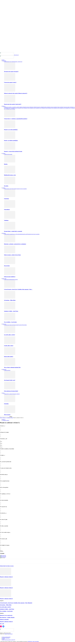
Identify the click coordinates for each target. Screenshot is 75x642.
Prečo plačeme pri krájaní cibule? (11, 391)
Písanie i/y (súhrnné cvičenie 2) (6, 587)
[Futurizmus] (9, 196)
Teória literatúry (14, 188)
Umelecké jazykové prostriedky (22, 188)
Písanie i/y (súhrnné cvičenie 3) (6, 598)
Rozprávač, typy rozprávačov (6, 615)
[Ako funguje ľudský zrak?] (9, 378)
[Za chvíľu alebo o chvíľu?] (9, 332)
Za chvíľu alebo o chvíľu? (9, 334)
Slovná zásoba (16, 324)
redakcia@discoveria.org (8, 633)
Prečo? (9, 370)
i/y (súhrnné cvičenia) (22, 107)
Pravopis (25, 234)
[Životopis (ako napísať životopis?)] (9, 69)
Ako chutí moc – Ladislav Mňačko (7, 617)
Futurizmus (6, 198)
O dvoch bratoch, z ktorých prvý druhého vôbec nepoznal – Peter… (18, 289)
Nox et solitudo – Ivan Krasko (10, 322)
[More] (13, 561)
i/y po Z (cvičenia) (12, 108)
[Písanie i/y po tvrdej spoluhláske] (9, 127)
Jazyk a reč (15, 234)
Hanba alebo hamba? (8, 356)
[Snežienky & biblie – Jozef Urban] (9, 309)
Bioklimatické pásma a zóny (10, 175)
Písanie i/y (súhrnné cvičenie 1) (6, 576)
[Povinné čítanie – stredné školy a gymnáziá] (9, 229)
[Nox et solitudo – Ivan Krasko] (9, 320)
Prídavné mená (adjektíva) (9, 276)
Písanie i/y (3, 106)
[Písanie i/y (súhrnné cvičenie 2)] (5, 585)
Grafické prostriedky (9, 234)
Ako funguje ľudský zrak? (9, 380)
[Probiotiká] (9, 401)
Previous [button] (1, 550)
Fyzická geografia (9, 154)
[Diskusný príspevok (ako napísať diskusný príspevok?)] (9, 91)
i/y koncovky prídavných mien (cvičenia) (56, 107)
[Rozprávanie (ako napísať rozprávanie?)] (9, 102)
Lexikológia (18, 234)
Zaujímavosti (4, 369)
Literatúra (3, 187)
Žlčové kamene (7, 414)
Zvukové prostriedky (36, 234)
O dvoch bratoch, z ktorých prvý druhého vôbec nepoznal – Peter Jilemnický (16, 602)
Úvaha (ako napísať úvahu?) (10, 82)
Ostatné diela (8, 279)
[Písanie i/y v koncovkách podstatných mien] (9, 149)
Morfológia (22, 234)
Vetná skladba (24, 324)
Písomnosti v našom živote (18, 61)
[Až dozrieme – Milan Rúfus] (9, 298)
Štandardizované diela (14, 279)
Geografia (3, 153)
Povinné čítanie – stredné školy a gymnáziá (13, 231)
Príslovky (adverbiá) (4, 619)
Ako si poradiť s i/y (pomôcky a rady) (12, 107)
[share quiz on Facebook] (3, 555)
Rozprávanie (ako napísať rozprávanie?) (12, 104)
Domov (3, 59)
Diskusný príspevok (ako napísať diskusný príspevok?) (15, 93)
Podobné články (3, 565)
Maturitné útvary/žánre (10, 61)
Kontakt (3, 638)
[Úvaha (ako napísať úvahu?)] (9, 80)
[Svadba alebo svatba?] (9, 343)
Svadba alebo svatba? (8, 345)
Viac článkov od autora (10, 565)
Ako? (7, 370)
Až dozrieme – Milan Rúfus (10, 300)
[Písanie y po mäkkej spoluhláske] (9, 138)
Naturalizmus (7, 209)
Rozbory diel (4, 278)
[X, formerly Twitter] (3, 556)
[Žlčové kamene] (9, 412)
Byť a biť (2, 623)
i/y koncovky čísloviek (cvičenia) (31, 107)
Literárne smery (8, 188)
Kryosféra (6, 185)
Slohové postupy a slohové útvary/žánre (12, 254)
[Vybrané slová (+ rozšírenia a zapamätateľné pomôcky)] (9, 116)
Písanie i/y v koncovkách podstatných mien (13, 151)
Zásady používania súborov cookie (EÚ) (8, 639)
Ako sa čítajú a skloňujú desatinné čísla (12, 367)
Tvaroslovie (20, 324)
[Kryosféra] (9, 183)
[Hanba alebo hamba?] (9, 354)
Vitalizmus (6, 220)
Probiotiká (6, 403)
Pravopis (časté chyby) (10, 324)
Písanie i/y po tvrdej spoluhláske (11, 129)
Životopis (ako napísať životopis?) (11, 71)
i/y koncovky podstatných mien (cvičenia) (43, 107)
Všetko (5, 61)
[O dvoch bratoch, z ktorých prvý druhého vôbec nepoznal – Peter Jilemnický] (9, 287)
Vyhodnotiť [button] (1, 551)
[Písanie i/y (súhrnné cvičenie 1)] (5, 574)
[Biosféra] (9, 162)
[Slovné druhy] (9, 263)
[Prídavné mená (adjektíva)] (9, 274)
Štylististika (29, 234)
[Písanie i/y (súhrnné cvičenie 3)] (5, 596)
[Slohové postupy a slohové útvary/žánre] (9, 252)
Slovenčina (4, 233)
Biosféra (6, 164)
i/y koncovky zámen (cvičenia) (68, 107)
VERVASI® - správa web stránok (33, 641)
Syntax (32, 234)
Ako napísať (4, 60)
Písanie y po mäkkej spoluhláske (11, 140)
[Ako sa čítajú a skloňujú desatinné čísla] (9, 365)
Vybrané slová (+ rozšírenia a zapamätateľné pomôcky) (15, 118)
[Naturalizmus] (9, 207)
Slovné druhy (7, 265)
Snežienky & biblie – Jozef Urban (11, 311)
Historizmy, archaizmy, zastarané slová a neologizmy (15, 244)
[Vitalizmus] (9, 218)
